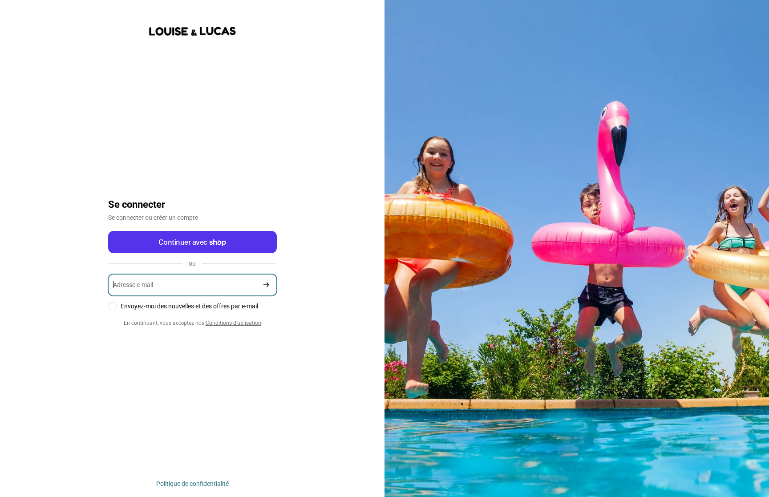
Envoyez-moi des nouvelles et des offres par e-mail (189, 306)
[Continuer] (266, 285)
